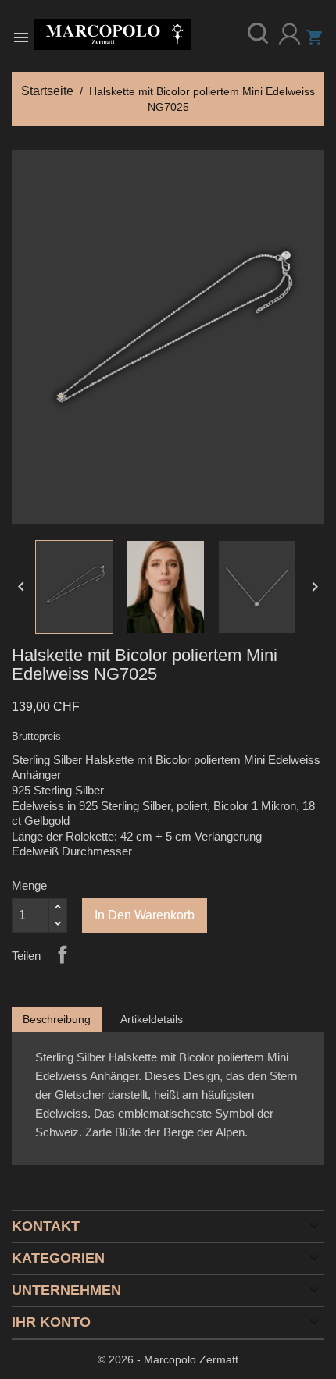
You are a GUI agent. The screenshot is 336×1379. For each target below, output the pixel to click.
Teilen (62, 954)
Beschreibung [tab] (57, 1019)
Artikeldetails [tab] (151, 1019)
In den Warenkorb (145, 915)
